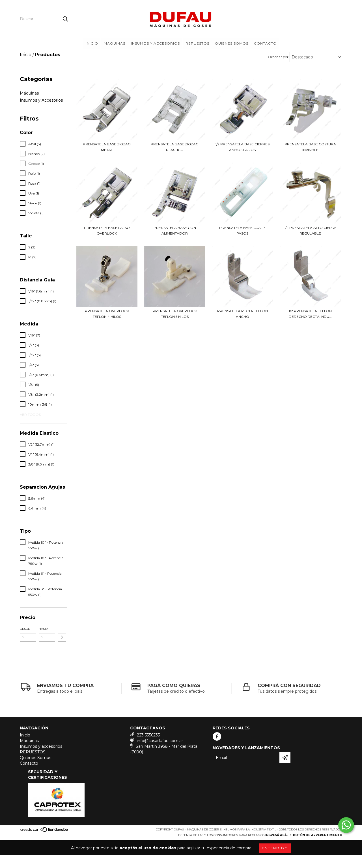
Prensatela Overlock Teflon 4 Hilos (107, 314)
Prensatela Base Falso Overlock (107, 230)
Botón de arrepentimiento (317, 835)
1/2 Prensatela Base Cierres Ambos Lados (242, 147)
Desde (25, 629)
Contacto (265, 43)
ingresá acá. (276, 835)
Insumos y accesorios (155, 43)
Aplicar (62, 637)
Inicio (92, 43)
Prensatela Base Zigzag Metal (107, 147)
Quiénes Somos (231, 43)
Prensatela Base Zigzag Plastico (175, 147)
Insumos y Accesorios (41, 100)
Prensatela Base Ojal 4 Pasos (242, 230)
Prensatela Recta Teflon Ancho (242, 314)
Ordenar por (278, 57)
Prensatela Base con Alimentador (175, 230)
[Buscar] (65, 19)
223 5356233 (148, 735)
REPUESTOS (197, 43)
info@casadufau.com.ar (160, 740)
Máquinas (114, 43)
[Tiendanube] (44, 831)
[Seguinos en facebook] (217, 736)
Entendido (275, 848)
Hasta (43, 629)
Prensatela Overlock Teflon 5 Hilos (175, 314)
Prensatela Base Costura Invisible (310, 147)
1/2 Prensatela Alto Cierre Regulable (310, 230)
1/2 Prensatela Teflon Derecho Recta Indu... (310, 314)
